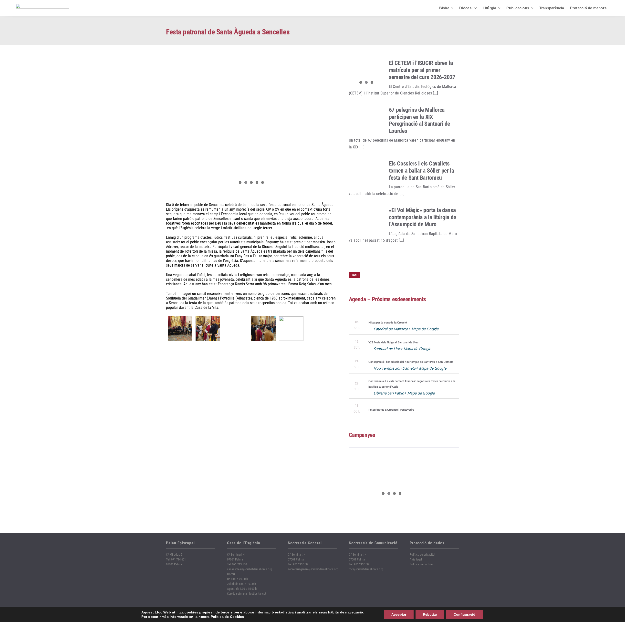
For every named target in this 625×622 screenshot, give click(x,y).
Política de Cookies (227, 617)
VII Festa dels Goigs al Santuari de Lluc (393, 342)
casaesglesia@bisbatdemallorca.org (249, 569)
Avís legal (416, 559)
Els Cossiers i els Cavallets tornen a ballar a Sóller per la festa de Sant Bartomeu (421, 170)
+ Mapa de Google (423, 328)
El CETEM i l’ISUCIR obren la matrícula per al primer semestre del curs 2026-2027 (422, 70)
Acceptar (398, 614)
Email (355, 275)
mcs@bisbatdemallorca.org (366, 569)
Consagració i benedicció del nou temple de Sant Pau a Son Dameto (410, 362)
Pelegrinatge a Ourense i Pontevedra (391, 409)
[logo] (42, 5)
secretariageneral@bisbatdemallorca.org (313, 569)
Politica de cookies (422, 564)
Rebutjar (430, 614)
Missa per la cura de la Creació (387, 322)
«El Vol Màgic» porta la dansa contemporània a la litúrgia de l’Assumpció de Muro (422, 217)
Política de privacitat (422, 554)
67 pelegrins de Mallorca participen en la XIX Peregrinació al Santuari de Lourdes (419, 120)
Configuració (464, 614)
